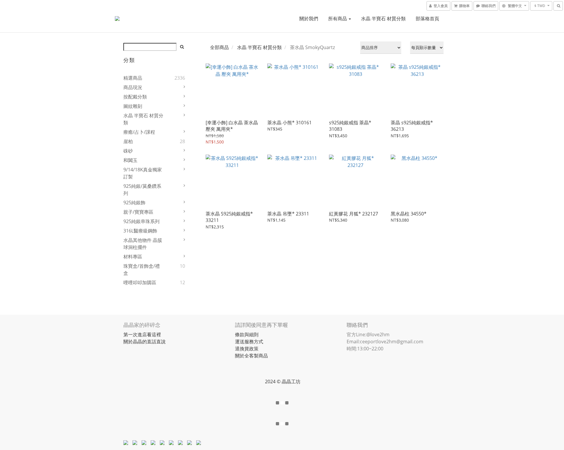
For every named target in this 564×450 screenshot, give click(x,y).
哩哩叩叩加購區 (139, 282)
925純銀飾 (134, 202)
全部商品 (219, 47)
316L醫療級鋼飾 (140, 230)
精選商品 (132, 78)
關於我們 (308, 18)
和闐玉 (130, 160)
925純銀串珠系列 (141, 221)
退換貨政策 (246, 348)
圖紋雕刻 (132, 106)
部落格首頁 (427, 18)
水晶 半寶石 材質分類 (383, 18)
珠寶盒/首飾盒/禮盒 (141, 269)
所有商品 (338, 18)
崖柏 (128, 141)
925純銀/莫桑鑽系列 (142, 189)
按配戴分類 (135, 96)
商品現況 (132, 87)
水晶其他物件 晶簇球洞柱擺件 (142, 243)
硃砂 (128, 151)
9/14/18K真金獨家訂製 (142, 173)
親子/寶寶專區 (138, 212)
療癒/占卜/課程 (139, 132)
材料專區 (132, 256)
